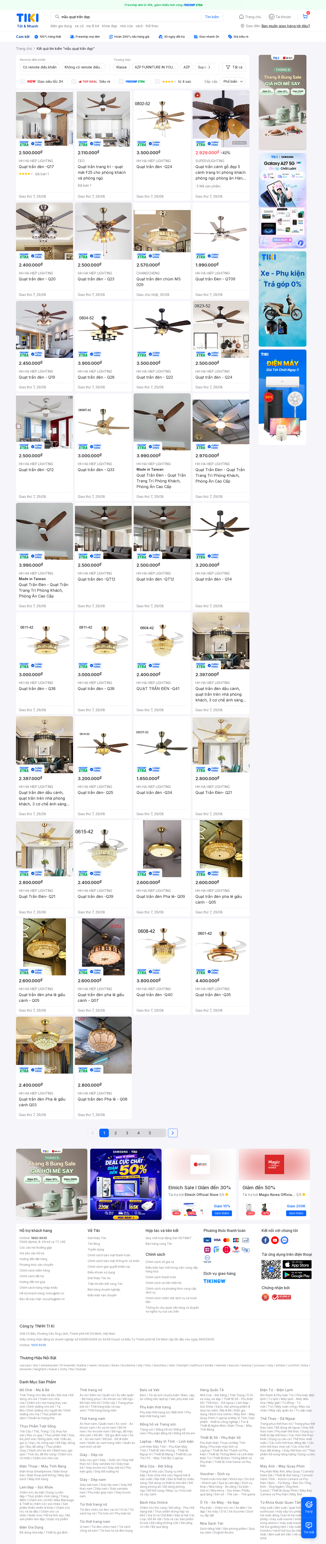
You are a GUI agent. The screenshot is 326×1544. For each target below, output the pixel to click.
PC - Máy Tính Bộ (159, 1458)
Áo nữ (84, 1395)
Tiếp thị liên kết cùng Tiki (105, 1284)
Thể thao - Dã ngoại (220, 1403)
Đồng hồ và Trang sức (158, 1424)
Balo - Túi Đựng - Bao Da (285, 1483)
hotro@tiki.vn (55, 1293)
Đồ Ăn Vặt (155, 1519)
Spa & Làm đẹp (229, 1483)
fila (71, 1369)
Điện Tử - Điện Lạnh (276, 1390)
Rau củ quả (34, 1435)
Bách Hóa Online (154, 1502)
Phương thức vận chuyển (36, 1264)
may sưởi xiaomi (281, 1519)
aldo (172, 1365)
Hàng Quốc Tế (212, 1390)
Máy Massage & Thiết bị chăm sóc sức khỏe (47, 1502)
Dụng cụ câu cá (279, 1439)
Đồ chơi (62, 1395)
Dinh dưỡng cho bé (41, 1406)
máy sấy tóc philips (289, 1511)
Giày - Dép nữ (91, 1455)
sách (139, 26)
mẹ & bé (92, 26)
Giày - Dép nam (93, 1479)
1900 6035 (38, 1345)
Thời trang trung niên (102, 1410)
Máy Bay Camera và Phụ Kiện (286, 1492)
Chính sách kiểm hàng (35, 1270)
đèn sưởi (281, 1507)
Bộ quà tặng (160, 1527)
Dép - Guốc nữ (110, 1460)
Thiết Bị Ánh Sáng (287, 1475)
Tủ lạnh (273, 1399)
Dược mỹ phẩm (57, 1519)
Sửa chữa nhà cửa (160, 1475)
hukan (53, 1369)
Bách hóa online (221, 1414)
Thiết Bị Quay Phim (284, 1490)
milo (148, 1365)
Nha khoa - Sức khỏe (225, 1490)
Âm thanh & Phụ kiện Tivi (277, 1395)
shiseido (26, 1369)
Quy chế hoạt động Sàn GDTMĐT (169, 1238)
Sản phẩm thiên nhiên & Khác (44, 1505)
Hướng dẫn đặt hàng (33, 1259)
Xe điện (240, 1507)
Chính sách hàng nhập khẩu (39, 1287)
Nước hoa (35, 1515)
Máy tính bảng (38, 1479)
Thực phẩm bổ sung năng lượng (287, 1452)
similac (280, 1365)
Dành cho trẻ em (40, 1450)
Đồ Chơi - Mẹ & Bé (34, 1390)
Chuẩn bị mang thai (41, 1418)
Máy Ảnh (296, 1494)
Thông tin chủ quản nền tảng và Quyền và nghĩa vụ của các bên (172, 1309)
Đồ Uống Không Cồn (165, 1523)
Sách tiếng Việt (210, 1528)
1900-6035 (39, 1238)
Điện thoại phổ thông (41, 1475)
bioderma (128, 1365)
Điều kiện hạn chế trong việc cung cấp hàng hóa (172, 1269)
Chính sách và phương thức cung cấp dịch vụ (171, 1290)
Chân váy (108, 1403)
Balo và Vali (149, 1390)
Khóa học (236, 1479)
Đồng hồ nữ (164, 1429)
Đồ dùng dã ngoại (287, 1427)
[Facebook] (265, 1240)
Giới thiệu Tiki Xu (99, 1278)
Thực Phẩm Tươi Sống (38, 1426)
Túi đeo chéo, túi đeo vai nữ (99, 1509)
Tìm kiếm (212, 17)
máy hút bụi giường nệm (285, 1525)
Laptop (178, 1458)
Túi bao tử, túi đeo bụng (116, 1530)
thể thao (152, 26)
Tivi (270, 1406)
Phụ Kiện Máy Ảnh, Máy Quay (280, 1471)
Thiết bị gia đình (57, 1532)
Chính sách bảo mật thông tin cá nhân (113, 1261)
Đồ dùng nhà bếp (31, 1532)
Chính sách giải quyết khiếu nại (109, 1266)
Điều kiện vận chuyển (102, 1295)
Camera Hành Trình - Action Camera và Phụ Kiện (286, 1479)
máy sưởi (266, 1507)
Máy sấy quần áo (281, 1410)
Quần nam (106, 1424)
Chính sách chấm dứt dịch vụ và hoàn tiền (171, 1300)
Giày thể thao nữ (295, 1450)
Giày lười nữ (115, 1467)
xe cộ (79, 26)
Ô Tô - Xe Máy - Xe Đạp (219, 1502)
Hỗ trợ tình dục (54, 1515)
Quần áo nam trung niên (104, 1443)
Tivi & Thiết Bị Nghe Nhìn (224, 1423)
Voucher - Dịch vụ (215, 1474)
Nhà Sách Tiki (211, 1523)
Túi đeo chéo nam (103, 1527)
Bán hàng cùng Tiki (159, 1243)
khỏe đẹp (109, 26)
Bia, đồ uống (34, 1446)
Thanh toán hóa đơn (213, 1479)
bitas (304, 1365)
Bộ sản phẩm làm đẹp (45, 1517)
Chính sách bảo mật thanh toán (109, 1255)
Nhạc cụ (172, 1490)
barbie (81, 1365)
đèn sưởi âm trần (279, 1534)
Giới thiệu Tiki (97, 1238)
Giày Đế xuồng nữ (107, 1471)
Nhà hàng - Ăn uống (222, 1486)
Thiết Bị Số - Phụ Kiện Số (220, 1438)
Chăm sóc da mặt (32, 1492)
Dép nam (101, 1488)
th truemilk (67, 1365)
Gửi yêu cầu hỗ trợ (32, 1253)
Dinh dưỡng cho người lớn (44, 1410)
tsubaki (81, 1369)
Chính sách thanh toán (161, 1277)
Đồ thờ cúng (155, 1490)
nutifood (196, 1365)
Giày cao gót (88, 1460)
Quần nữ (108, 1395)
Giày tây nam (109, 1485)
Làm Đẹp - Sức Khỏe (36, 1487)
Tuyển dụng (96, 1249)
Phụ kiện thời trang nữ (154, 1412)
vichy (63, 1369)
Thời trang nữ (91, 1390)
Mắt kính (177, 1412)
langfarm (40, 1369)
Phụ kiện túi (123, 1513)
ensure (104, 1365)
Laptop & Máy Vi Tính (232, 1418)
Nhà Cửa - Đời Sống (156, 1466)
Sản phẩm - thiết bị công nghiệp (227, 1420)
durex (115, 1365)
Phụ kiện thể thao (287, 1431)
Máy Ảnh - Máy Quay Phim (282, 1466)
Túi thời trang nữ (93, 1504)
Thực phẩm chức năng (42, 1496)
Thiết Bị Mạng (163, 1454)
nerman (221, 1365)
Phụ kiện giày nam (100, 1492)
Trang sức (147, 1429)
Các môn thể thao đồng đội (287, 1443)
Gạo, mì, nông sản (41, 1443)
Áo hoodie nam (98, 1431)
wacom (234, 1365)
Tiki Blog (94, 1243)
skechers (160, 1365)
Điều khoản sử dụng (101, 1272)
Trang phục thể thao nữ (276, 1424)
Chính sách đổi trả (32, 1276)
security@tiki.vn (53, 1299)
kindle (209, 1365)
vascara (25, 1365)
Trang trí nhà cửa (151, 1471)
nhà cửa (126, 26)
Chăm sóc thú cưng (153, 1507)
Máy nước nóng (286, 1406)
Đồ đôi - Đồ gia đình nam (110, 1435)
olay (270, 1365)
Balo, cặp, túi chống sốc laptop (167, 1397)
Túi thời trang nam (95, 1521)
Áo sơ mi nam (106, 1427)
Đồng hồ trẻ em (184, 1433)
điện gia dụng (61, 26)
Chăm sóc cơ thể (40, 1500)
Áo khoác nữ (112, 1399)
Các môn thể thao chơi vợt (287, 1444)
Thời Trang (236, 1395)
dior (35, 1365)
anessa (246, 1365)
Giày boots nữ (95, 1467)
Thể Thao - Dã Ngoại (277, 1418)
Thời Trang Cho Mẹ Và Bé (37, 1395)
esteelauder (49, 1365)
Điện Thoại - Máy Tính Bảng (43, 1466)
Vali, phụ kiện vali (182, 1399)
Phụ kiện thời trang (155, 1407)
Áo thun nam (88, 1424)
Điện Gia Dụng (31, 1527)
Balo (143, 1395)
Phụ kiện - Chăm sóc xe (216, 1507)
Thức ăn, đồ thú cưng (41, 1454)
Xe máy (213, 1511)
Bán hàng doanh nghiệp (104, 1289)
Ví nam (84, 1527)
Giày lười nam (89, 1485)
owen (93, 1365)
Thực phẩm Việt (55, 1435)
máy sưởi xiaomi (291, 1523)
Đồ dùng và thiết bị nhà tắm (168, 1483)
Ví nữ (123, 1509)
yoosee (259, 1365)
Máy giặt (274, 1403)
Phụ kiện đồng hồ (160, 1433)
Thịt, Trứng (40, 1431)
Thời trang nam (92, 1418)
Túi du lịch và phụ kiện (163, 1395)
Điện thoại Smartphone (35, 1471)
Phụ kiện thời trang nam (165, 1414)
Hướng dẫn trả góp (32, 1282)
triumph (183, 1365)
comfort (293, 1365)
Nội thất (160, 1479)
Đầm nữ (95, 1395)
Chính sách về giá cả (160, 1262)
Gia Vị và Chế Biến (160, 1515)
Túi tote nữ (105, 1513)
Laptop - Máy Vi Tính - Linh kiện (167, 1441)
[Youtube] (275, 1240)
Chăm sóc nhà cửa (45, 1458)
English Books (224, 1532)
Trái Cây (25, 1431)
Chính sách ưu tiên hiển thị (163, 1283)
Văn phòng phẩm (235, 1528)
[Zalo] (284, 1240)
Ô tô (223, 1511)
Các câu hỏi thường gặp (36, 1247)
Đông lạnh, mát (48, 1439)
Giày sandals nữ (103, 1464)
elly (140, 1365)
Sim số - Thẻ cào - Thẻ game (235, 1494)
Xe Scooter (237, 1511)
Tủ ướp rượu (303, 1410)
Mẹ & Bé (226, 1410)
